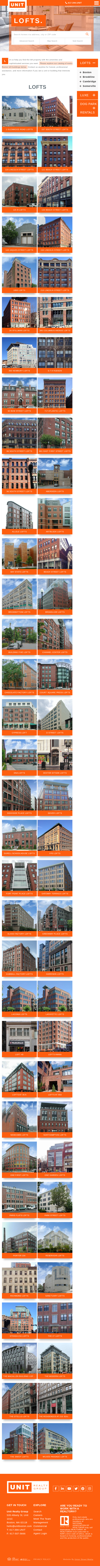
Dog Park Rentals (88, 108)
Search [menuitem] (37, 1511)
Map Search (52, 41)
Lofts (85, 63)
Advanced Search (27, 41)
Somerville (89, 86)
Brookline (89, 77)
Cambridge (89, 81)
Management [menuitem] (40, 1522)
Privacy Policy (41, 1559)
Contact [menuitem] (37, 1530)
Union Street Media (84, 1559)
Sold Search (78, 41)
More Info (6, 97)
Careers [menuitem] (37, 1515)
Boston (87, 72)
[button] (87, 34)
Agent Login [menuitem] (40, 1533)
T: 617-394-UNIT (16, 1530)
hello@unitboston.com (19, 1526)
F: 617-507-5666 (16, 1533)
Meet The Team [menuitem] (42, 1519)
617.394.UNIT (74, 3)
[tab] (87, 63)
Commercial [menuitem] (40, 1526)
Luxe (84, 95)
